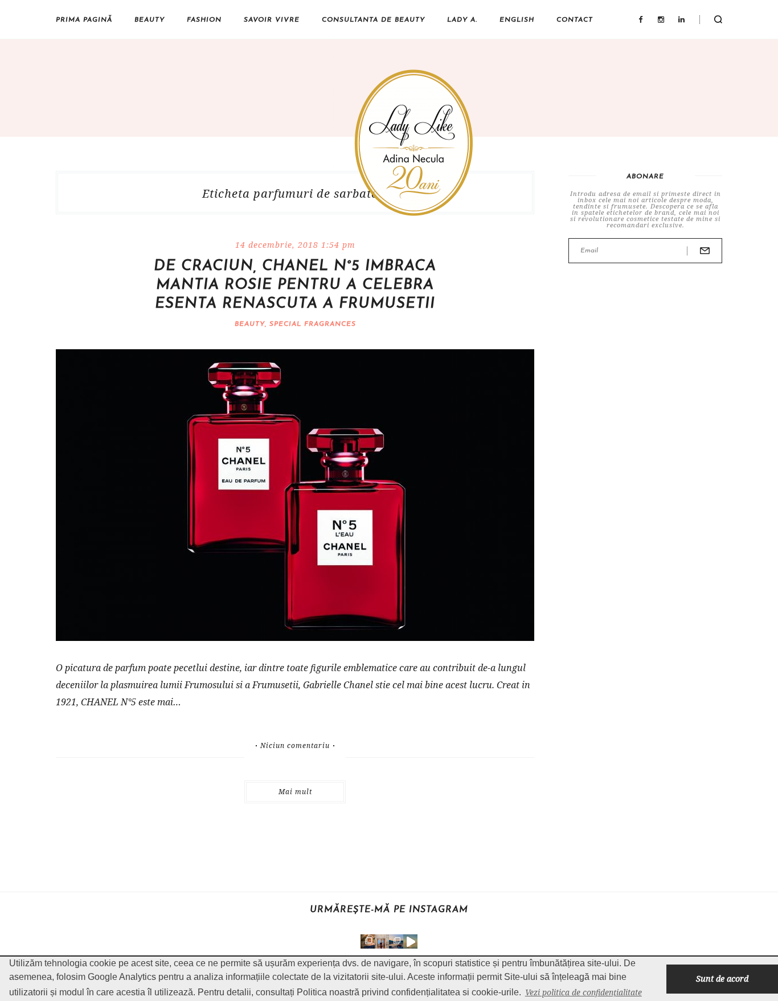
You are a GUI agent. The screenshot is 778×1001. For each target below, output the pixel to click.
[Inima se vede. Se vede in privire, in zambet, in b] (382, 941)
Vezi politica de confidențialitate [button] (583, 992)
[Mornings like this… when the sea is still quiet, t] (410, 941)
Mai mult (295, 791)
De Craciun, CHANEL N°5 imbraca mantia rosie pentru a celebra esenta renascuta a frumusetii (295, 285)
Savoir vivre (272, 20)
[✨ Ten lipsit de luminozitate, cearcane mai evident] (368, 941)
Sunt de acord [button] (722, 978)
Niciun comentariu (295, 745)
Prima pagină (84, 20)
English (516, 20)
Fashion (204, 20)
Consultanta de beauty (373, 20)
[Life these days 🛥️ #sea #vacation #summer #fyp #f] (396, 941)
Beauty (149, 20)
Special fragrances (312, 324)
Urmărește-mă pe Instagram (389, 909)
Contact (574, 20)
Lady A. (462, 20)
